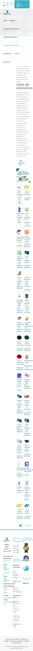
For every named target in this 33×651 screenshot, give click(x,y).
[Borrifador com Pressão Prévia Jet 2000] (19, 209)
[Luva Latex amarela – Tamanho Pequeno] (19, 505)
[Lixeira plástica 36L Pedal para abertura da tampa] (27, 483)
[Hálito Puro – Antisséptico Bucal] (19, 483)
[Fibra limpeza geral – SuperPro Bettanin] (19, 420)
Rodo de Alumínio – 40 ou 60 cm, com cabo (20, 197)
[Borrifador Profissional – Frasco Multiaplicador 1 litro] (19, 464)
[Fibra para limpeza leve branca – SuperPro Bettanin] (19, 441)
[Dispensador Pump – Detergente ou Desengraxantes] (27, 356)
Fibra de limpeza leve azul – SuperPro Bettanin (27, 430)
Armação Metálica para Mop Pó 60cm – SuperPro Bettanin (20, 306)
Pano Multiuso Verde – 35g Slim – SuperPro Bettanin (20, 262)
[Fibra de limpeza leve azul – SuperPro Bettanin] (27, 420)
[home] (6, 538)
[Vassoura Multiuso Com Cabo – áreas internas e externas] (27, 273)
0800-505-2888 (5, 590)
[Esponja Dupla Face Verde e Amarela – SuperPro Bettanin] (27, 396)
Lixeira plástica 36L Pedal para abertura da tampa (27, 493)
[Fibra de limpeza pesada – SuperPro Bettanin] (27, 252)
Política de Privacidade (13, 639)
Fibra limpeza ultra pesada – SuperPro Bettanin (27, 451)
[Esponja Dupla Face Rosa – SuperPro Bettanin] (27, 375)
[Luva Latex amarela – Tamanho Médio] (27, 187)
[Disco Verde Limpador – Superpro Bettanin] (27, 337)
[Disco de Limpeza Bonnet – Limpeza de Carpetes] (27, 209)
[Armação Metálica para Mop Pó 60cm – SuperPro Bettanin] (19, 296)
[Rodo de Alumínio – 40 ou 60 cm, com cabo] (19, 187)
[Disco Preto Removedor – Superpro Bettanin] (19, 337)
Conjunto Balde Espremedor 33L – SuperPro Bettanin (28, 327)
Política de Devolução (17, 641)
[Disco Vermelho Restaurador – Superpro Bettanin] (19, 356)
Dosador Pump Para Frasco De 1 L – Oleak (20, 385)
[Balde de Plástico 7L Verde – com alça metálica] (27, 296)
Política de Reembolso (20, 642)
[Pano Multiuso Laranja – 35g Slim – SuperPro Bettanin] (27, 232)
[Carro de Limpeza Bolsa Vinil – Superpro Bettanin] (19, 273)
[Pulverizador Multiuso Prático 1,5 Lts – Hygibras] (19, 232)
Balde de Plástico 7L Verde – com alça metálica (27, 306)
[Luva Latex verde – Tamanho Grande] (27, 505)
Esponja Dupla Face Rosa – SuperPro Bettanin (27, 384)
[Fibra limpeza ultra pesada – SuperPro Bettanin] (27, 441)
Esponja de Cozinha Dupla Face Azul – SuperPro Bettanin (20, 407)
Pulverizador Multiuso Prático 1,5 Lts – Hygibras (21, 241)
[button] (12, 62)
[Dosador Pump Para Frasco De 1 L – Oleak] (19, 375)
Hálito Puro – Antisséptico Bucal (21, 489)
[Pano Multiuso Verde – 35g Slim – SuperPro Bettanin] (19, 252)
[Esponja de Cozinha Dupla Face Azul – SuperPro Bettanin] (19, 396)
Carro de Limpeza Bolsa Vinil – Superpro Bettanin (20, 283)
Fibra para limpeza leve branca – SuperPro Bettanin (20, 452)
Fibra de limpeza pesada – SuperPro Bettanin (27, 262)
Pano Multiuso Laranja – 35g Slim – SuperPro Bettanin (27, 241)
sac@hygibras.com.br (11, 598)
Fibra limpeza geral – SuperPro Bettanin (20, 428)
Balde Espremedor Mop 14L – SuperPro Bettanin (21, 327)
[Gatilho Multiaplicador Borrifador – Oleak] (27, 464)
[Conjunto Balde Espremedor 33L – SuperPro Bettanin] (27, 318)
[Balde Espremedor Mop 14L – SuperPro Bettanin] (19, 318)
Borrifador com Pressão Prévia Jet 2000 (20, 218)
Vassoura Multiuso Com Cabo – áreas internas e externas (27, 284)
